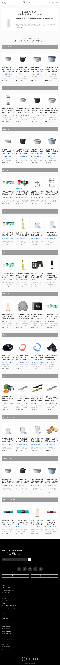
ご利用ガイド (5, 585)
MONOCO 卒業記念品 (6, 631)
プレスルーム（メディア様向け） (9, 608)
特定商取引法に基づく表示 (8, 590)
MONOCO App (5, 618)
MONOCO (4, 616)
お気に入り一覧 (46, 576)
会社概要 (4, 603)
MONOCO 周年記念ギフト (7, 626)
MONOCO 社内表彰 (6, 628)
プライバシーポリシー (7, 592)
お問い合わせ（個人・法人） (8, 588)
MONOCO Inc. (28, 663)
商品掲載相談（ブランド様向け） (9, 605)
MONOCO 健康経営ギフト (7, 633)
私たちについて (5, 600)
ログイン (16, 576)
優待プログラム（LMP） (7, 649)
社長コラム (4, 644)
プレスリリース (5, 641)
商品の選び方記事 (6, 646)
